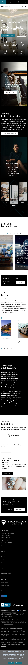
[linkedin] (5, 600)
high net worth (5, 395)
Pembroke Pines (16, 625)
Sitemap (14, 615)
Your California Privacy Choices (9, 617)
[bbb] (6, 607)
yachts (16, 393)
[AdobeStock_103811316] (5, 183)
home (8, 393)
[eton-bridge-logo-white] (14, 524)
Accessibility (4, 614)
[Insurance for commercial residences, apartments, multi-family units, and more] (14, 42)
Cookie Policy (23, 614)
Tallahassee (3, 626)
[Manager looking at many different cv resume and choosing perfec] (14, 185)
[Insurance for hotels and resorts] (6, 42)
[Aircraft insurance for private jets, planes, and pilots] (14, 52)
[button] (26, 2)
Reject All (18, 662)
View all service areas (8, 627)
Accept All (11, 662)
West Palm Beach (13, 626)
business (6, 399)
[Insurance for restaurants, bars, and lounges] (21, 42)
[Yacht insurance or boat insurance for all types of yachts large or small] (21, 52)
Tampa (8, 626)
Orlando (11, 625)
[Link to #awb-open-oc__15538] (14, 209)
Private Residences (5, 338)
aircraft (12, 393)
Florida (11, 623)
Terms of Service (6, 615)
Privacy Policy (12, 614)
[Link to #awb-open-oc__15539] (23, 206)
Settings (13, 659)
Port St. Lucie (23, 625)
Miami (7, 625)
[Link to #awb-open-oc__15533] (5, 206)
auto (5, 393)
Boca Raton (20, 623)
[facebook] (2, 600)
